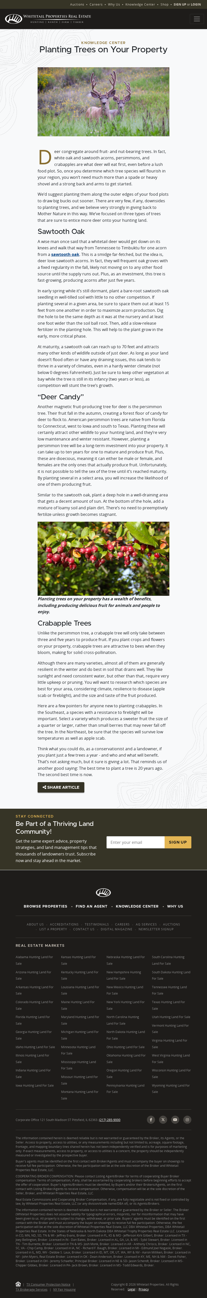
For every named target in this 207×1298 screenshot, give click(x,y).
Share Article (62, 787)
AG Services (146, 924)
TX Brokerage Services (31, 1289)
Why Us (114, 4)
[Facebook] (151, 1120)
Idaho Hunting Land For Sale (35, 1047)
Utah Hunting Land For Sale (171, 1017)
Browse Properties (45, 906)
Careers (96, 4)
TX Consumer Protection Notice (48, 1284)
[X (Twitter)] (163, 1120)
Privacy (144, 1289)
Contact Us (84, 929)
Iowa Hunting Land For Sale (35, 1085)
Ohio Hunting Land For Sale (126, 1047)
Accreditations (64, 924)
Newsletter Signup (156, 929)
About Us (35, 924)
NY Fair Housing (64, 1289)
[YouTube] (175, 1120)
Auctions (77, 4)
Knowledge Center (140, 4)
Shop (165, 4)
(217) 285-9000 (109, 1120)
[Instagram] (187, 1120)
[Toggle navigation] (197, 19)
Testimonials (97, 924)
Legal (131, 1289)
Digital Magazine (117, 929)
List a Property (53, 929)
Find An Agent (92, 906)
